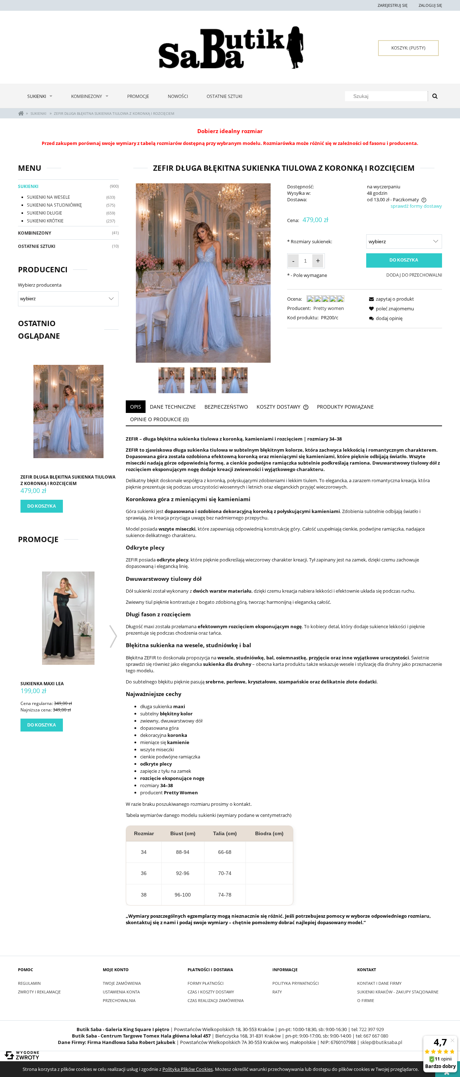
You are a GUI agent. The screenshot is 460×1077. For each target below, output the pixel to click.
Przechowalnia (119, 1000)
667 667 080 (375, 1036)
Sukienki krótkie (45, 221)
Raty (277, 991)
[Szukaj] (435, 96)
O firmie (365, 1000)
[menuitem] (40, 96)
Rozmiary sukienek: (309, 241)
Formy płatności (206, 983)
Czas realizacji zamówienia (216, 1000)
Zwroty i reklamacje (39, 991)
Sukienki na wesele (48, 197)
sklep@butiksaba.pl (381, 1042)
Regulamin (29, 983)
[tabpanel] (284, 681)
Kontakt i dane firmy (379, 983)
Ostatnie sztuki (36, 246)
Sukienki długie (44, 213)
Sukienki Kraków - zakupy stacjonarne (397, 991)
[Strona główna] (230, 47)
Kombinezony (34, 233)
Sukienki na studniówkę (54, 205)
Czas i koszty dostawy (211, 991)
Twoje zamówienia (122, 983)
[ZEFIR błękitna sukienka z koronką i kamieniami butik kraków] (235, 380)
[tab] (136, 406)
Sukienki (28, 186)
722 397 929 (371, 1029)
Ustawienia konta (121, 991)
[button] (390, 299)
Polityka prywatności (295, 983)
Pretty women (328, 308)
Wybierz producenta (39, 284)
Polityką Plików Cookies (187, 1069)
